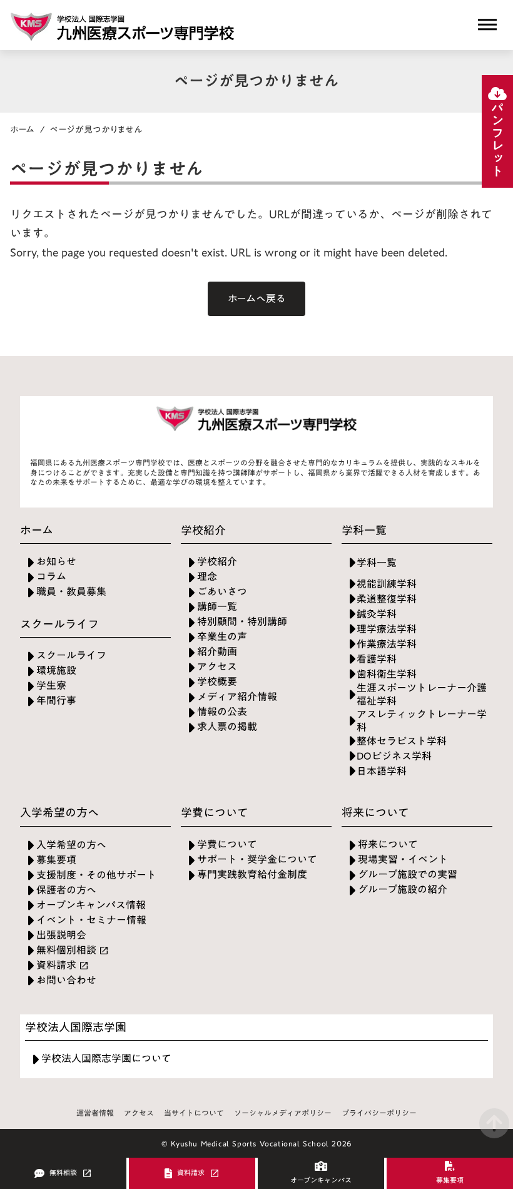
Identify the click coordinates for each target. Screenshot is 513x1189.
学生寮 (51, 685)
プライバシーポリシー (379, 1113)
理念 (207, 576)
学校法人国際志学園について (106, 1058)
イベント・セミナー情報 (91, 920)
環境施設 (56, 670)
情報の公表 (222, 711)
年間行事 (56, 700)
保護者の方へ (66, 890)
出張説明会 (61, 935)
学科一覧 (377, 562)
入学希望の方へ (71, 845)
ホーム (22, 129)
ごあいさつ (222, 591)
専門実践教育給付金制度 (252, 874)
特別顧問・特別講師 (242, 621)
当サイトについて (194, 1113)
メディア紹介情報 (237, 696)
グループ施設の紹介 (402, 889)
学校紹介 (217, 561)
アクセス (217, 666)
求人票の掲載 (227, 726)
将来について (388, 844)
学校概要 (217, 681)
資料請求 (56, 965)
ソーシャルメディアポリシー (283, 1113)
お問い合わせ (66, 980)
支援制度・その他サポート (96, 875)
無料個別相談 (66, 950)
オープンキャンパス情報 (91, 905)
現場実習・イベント (403, 859)
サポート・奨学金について (257, 859)
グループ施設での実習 (407, 874)
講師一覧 (217, 606)
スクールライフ (71, 655)
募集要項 (56, 860)
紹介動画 (217, 651)
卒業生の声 (222, 636)
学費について (227, 844)
